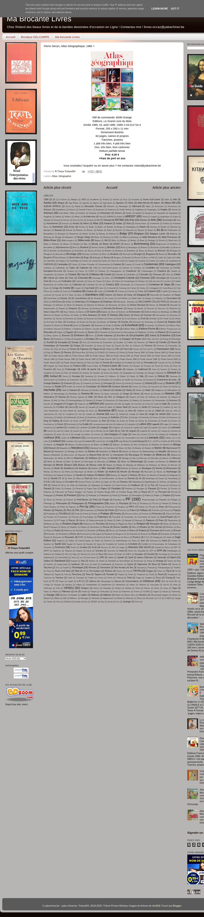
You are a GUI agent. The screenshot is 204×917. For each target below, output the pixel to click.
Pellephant (104, 495)
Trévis (110, 578)
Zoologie (127, 601)
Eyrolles (119, 342)
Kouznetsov (49, 424)
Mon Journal (108, 468)
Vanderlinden (91, 585)
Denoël (162, 305)
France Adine (92, 366)
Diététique (165, 312)
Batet (109, 230)
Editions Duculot (53, 329)
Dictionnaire (134, 312)
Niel (45, 478)
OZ (145, 485)
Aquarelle (161, 213)
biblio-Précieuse (169, 237)
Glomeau (173, 376)
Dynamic (86, 325)
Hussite (47, 404)
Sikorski (84, 554)
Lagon (166, 424)
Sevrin (131, 551)
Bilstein (123, 240)
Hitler (90, 397)
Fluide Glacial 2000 (169, 359)
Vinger (93, 591)
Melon (104, 458)
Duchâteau (71, 322)
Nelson (133, 475)
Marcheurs (110, 448)
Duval (66, 325)
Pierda (175, 503)
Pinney (98, 507)
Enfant (153, 335)
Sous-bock (91, 557)
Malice (96, 445)
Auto (128, 223)
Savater (89, 544)
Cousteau (76, 291)
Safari (168, 537)
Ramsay (138, 520)
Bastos (90, 230)
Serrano (99, 551)
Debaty (148, 298)
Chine (61, 278)
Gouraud (149, 380)
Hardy (129, 390)
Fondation (117, 363)
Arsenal (90, 220)
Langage (104, 427)
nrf (140, 478)
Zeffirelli (67, 602)
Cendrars (137, 268)
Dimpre (57, 315)
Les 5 (67, 434)
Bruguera (150, 254)
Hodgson (120, 397)
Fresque (147, 366)
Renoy (63, 527)
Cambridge (74, 261)
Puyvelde (116, 517)
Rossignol (96, 534)
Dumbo (124, 322)
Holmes (47, 400)
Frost (175, 366)
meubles (151, 462)
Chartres (60, 274)
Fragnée (50, 366)
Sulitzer (50, 564)
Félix (127, 346)
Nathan (90, 475)
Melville (114, 458)
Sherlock (47, 554)
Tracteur (59, 577)
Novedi (131, 478)
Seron (88, 551)
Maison (71, 445)
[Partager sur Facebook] (97, 171)
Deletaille (174, 302)
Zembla (77, 602)
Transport (80, 578)
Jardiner (166, 407)
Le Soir (121, 431)
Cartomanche (104, 264)
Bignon (98, 240)
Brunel (161, 254)
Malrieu (127, 445)
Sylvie (130, 564)
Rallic (118, 520)
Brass (141, 251)
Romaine (154, 530)
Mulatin (90, 472)
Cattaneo (84, 268)
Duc (60, 322)
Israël (156, 404)
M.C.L (150, 441)
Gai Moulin (116, 369)
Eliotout (161, 332)
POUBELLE (65, 513)
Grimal (128, 383)
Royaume (57, 537)
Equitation (78, 339)
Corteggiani (154, 288)
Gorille (127, 380)
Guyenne (155, 386)
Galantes (130, 369)
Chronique (161, 278)
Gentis (116, 373)
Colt (100, 285)
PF (128, 499)
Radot (109, 520)
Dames (108, 295)
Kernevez (174, 417)
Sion (93, 554)
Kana (82, 417)
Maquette (64, 448)
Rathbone (48, 524)
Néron (143, 475)
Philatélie (163, 500)
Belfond (112, 234)
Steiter (102, 561)
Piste (161, 507)
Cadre (169, 257)
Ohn (114, 482)
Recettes (100, 524)
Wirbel (119, 598)
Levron (97, 434)
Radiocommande (96, 520)
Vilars (46, 591)
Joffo (175, 411)
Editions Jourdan (92, 329)
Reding (112, 524)
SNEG (128, 554)
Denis (123, 305)
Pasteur (174, 488)
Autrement (154, 223)
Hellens (47, 394)
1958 (46, 199)
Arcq (101, 217)
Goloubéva (105, 380)
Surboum (75, 564)
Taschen (48, 567)
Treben (91, 578)
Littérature (75, 437)
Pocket (100, 510)
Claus (89, 281)
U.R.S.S (81, 581)
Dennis (152, 305)
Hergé (126, 393)
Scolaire (84, 547)
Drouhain (153, 318)
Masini (125, 451)
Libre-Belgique (111, 434)
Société (150, 554)
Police (133, 510)
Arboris (68, 217)
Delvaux (101, 305)
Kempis (134, 417)
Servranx (111, 551)
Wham (175, 595)
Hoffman (152, 397)
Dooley (80, 318)
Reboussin (87, 524)
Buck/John (74, 257)
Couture (89, 291)
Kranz (60, 424)
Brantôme (131, 251)
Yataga (178, 598)
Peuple (105, 499)
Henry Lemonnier (111, 394)
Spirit (130, 557)
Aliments (111, 206)
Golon (94, 380)
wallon (84, 595)
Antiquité (92, 213)
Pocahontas (88, 510)
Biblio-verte (84, 240)
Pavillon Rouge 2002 (128, 492)
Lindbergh (173, 434)
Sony (74, 557)
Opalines (174, 482)
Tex (131, 567)
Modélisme (69, 468)
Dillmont (47, 315)
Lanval (127, 427)
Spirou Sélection (145, 557)
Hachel (175, 386)
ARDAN (110, 217)
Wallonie (107, 595)
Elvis (91, 335)
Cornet (133, 288)
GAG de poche (89, 369)
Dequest (73, 308)
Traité (69, 578)
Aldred (77, 206)
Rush (108, 537)
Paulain (89, 492)
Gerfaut (54, 376)
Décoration (172, 298)
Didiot (154, 312)
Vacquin (57, 585)
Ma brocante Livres (67, 37)
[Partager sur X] (94, 171)
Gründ (148, 383)
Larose (164, 427)
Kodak (131, 421)
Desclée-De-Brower (113, 308)
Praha (85, 514)
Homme (89, 400)
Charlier (174, 271)
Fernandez (172, 346)
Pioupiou (121, 507)
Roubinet (108, 534)
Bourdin (53, 251)
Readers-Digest (70, 523)
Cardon (152, 261)
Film (117, 349)
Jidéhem (140, 411)
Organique (95, 485)
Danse (120, 295)
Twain (61, 581)
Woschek (150, 598)
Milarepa (129, 465)
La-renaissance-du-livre (103, 424)
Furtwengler (71, 369)
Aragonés (48, 217)
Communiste (139, 285)
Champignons (116, 271)
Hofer (142, 397)
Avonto (82, 227)
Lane (93, 427)
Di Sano (91, 311)
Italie (164, 404)
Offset (98, 482)
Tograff (57, 574)
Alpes (148, 206)
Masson (135, 451)
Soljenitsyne (49, 557)
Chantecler (131, 271)
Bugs (86, 257)
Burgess (117, 257)
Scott (94, 547)
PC (153, 492)
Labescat (120, 424)
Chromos (145, 277)
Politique (144, 510)
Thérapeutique (164, 567)
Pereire (177, 495)
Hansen (107, 390)
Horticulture (124, 400)
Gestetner (89, 376)
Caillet (178, 257)
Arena (145, 217)
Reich (130, 524)
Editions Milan (129, 329)
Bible (116, 237)
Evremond (95, 342)
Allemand (136, 206)
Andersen (112, 210)
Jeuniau (120, 411)
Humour (173, 400)
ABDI (83, 199)
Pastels (163, 488)
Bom (75, 247)
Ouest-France (121, 485)
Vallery (79, 585)
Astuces (65, 223)
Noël (87, 478)
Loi (176, 438)
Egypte (69, 332)
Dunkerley (149, 322)
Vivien (136, 591)
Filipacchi (97, 349)
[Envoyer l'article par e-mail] (83, 171)
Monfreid (124, 468)
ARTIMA (119, 219)
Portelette (51, 514)
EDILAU (161, 325)
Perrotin (59, 500)
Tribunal (119, 578)
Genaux (86, 373)
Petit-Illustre (82, 499)
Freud (157, 366)
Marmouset (171, 448)
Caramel (141, 261)
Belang (102, 234)
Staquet (73, 561)
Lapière (136, 427)
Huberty (135, 400)
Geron (65, 376)
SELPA (147, 547)
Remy (166, 524)
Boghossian (161, 244)
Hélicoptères (172, 390)
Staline (47, 561)
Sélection (133, 547)
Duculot (92, 322)
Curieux (174, 291)
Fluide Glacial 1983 (156, 352)
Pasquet (152, 488)
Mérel (49, 462)
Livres (118, 438)
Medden (148, 455)
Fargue (77, 345)
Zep (102, 602)
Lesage (77, 434)
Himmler (157, 394)
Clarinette (80, 281)
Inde (119, 404)
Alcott (68, 206)
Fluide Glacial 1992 (142, 356)
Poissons (122, 510)
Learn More (159, 8)
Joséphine (70, 414)
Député (62, 308)
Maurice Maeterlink (52, 455)
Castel (138, 264)
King (46, 421)
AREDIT (130, 216)
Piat (134, 503)
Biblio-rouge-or (68, 240)
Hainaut (73, 390)
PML (77, 510)
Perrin (49, 500)
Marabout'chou (96, 448)
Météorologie (136, 461)
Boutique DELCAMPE (35, 37)
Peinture (71, 495)
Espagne (126, 339)
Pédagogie (48, 495)
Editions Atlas (175, 325)
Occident (69, 482)
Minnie (164, 465)
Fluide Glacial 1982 (136, 352)
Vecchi (166, 585)
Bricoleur (86, 254)
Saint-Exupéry (84, 541)
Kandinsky (92, 417)
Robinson (68, 530)
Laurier (76, 431)
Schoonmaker (158, 544)
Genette (96, 373)
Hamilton (95, 390)
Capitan (131, 261)
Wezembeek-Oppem (160, 595)
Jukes (112, 414)
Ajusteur (120, 203)
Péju (83, 495)
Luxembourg (137, 441)
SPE (101, 557)
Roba (48, 530)
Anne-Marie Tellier (66, 213)
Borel (123, 247)
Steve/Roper (124, 561)
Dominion (69, 318)
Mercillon (155, 458)
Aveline (166, 223)
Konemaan (152, 421)
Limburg (161, 434)
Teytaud (140, 567)
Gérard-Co (174, 372)
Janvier (135, 407)
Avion (72, 227)
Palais (58, 488)
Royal (175, 534)
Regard (121, 524)
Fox (170, 363)
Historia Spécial (77, 397)
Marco (121, 448)
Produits (50, 517)
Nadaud (60, 475)
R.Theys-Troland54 (19, 548)
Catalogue (170, 264)
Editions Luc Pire (111, 329)
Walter (118, 595)
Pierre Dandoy (50, 507)
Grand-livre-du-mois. (167, 379)
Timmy (119, 571)
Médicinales (49, 458)
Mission (174, 465)
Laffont (142, 424)
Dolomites (48, 318)
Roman (177, 530)
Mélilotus (93, 458)
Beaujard (61, 234)
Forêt (138, 363)
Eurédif (50, 342)
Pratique (105, 513)
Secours (104, 547)
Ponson (166, 510)
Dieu (175, 312)
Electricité (115, 332)
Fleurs (57, 352)
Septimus (57, 551)
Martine (91, 451)
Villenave (66, 591)
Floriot (122, 352)
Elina (152, 332)
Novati (121, 478)
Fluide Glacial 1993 (163, 356)
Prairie (94, 514)
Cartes (74, 264)
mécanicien (118, 455)
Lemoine (174, 431)
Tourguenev (173, 574)
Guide (58, 386)
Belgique (139, 233)
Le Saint (110, 431)
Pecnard (162, 492)
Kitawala (94, 421)
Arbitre (58, 217)
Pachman (173, 485)
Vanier (132, 585)
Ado (175, 199)
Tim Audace (95, 571)
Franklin (125, 366)
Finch (126, 349)
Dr (126, 318)
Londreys (70, 441)
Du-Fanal (50, 322)
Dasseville (154, 295)
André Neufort (125, 210)
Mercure (176, 458)
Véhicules (48, 588)
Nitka (78, 478)
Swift (95, 564)
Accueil (10, 37)
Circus (55, 281)
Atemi (86, 223)
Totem (130, 574)
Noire (95, 478)
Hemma (85, 393)
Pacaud (162, 485)
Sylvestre (119, 564)
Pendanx (124, 495)
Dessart (150, 308)
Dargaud (141, 294)
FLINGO (101, 352)
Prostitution (63, 517)
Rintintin (169, 527)
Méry (68, 462)
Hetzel (147, 394)
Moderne (83, 468)
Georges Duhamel (155, 373)
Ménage (125, 458)
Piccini (155, 503)
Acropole (135, 199)
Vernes (147, 588)
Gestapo (76, 376)
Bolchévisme (62, 247)
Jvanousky (48, 417)
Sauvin (79, 544)
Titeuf (168, 571)
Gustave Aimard (120, 386)
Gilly (141, 376)
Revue (106, 527)
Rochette (91, 530)
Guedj (159, 383)
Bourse (91, 251)
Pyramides (129, 517)
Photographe (77, 503)
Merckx (165, 458)
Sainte (97, 541)
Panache (79, 488)
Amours (47, 209)
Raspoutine (173, 520)
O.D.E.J (48, 482)
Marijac (138, 448)
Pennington (137, 495)
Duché (82, 322)
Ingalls (127, 404)
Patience (47, 492)
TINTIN (137, 570)
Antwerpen (105, 213)
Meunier (162, 462)
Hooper (99, 400)
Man (135, 445)
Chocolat (83, 277)
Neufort (153, 475)
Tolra (66, 574)
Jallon (109, 407)
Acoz (125, 199)
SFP (151, 551)
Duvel (75, 325)
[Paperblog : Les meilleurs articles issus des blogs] (21, 671)
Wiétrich (47, 598)
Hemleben (73, 394)
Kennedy (145, 417)
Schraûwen (173, 544)
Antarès (81, 213)
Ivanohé (174, 404)
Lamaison (48, 427)
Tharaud (150, 567)
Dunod (160, 322)
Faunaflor (89, 346)
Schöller (144, 544)
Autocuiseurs (140, 223)
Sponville (161, 557)
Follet (96, 363)
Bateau (100, 230)
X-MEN (168, 598)
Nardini (79, 475)
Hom (63, 400)
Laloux (175, 424)
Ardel (119, 217)
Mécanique (134, 455)
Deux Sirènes (69, 312)
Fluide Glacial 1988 (60, 356)
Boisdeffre (48, 247)
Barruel (69, 230)
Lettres (87, 434)
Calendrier (50, 261)
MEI (68, 458)
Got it (175, 8)
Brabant (108, 251)
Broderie (114, 254)
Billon (114, 240)
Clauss (108, 281)
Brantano (119, 251)
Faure (108, 346)
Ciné (46, 281)
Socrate (174, 554)
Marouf (47, 451)
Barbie (142, 227)
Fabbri (130, 342)
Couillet (56, 291)
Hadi (64, 390)
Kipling (55, 421)
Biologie (151, 240)
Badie (91, 227)
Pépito (156, 495)
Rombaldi (63, 534)
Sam (143, 540)
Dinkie (76, 315)
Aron (75, 220)
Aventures (57, 226)
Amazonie (159, 206)
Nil (63, 478)
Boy (99, 251)
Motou (67, 472)
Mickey (81, 465)
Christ (107, 278)
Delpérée (79, 305)
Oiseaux (124, 482)
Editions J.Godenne (72, 329)
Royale (47, 537)
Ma (179, 441)
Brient (96, 254)
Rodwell (122, 530)
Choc (71, 278)
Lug (111, 441)
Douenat (90, 318)
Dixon (137, 315)
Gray (78, 383)
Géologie (140, 373)
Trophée (148, 578)
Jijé (149, 411)
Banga (119, 227)
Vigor (174, 588)
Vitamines (126, 591)
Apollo (128, 213)
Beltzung (47, 237)
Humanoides (160, 400)
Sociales (139, 554)
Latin (58, 431)
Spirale (120, 557)
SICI (67, 554)
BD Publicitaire (171, 230)
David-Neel (51, 298)
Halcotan (84, 390)
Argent (154, 217)
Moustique (78, 472)
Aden (167, 199)
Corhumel (111, 288)
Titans (159, 571)
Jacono (81, 407)
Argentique (165, 217)
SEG (114, 547)
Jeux (130, 410)
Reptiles (73, 527)
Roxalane (165, 534)
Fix (151, 349)
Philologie (48, 503)
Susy (86, 564)
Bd (158, 230)
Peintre (59, 495)
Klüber (113, 421)
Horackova (110, 400)
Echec (117, 325)
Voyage (50, 594)
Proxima (75, 517)
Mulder (101, 471)
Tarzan (175, 564)
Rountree (133, 534)
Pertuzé (69, 500)
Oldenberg (136, 482)
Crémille (110, 291)
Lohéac (168, 438)
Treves (101, 578)
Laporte (154, 427)
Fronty (166, 366)
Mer (134, 458)
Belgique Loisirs (157, 233)
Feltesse (137, 346)
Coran (100, 288)
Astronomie (52, 223)
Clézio (117, 281)
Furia (59, 369)
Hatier (148, 390)
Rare (161, 520)
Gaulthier (47, 373)
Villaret (55, 591)
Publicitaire (102, 517)
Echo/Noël (131, 325)
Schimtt (121, 544)
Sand (164, 540)
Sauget (69, 544)
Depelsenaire (49, 308)
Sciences (60, 547)
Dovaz (110, 318)
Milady (119, 465)
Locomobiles (130, 438)
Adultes (48, 202)
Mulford (112, 471)
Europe (75, 342)
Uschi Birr (173, 581)
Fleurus (67, 352)
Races (72, 520)
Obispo (59, 482)
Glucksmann (49, 380)
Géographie (65, 176)
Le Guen (86, 431)
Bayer (150, 230)
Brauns (151, 251)
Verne (137, 588)
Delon (69, 305)
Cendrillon (150, 268)
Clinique (141, 281)
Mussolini (148, 472)
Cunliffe (164, 291)
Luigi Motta (123, 441)
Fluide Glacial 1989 (80, 356)
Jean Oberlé (68, 411)
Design (130, 308)
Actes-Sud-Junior (151, 199)
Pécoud (174, 492)
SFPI (159, 550)
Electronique (129, 332)
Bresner (161, 250)
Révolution (94, 527)
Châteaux (94, 274)
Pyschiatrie (142, 517)
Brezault (59, 254)
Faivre (152, 342)
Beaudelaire (49, 234)
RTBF (80, 537)
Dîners (67, 315)
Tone (88, 574)
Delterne (90, 305)
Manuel (52, 448)
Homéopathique (75, 400)
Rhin (134, 527)
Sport (173, 557)
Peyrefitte (117, 500)
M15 (172, 441)
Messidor (101, 462)
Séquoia (68, 551)
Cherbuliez (131, 274)
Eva (84, 342)
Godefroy (62, 380)
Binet (142, 240)
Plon (69, 510)
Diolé (103, 315)
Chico (168, 274)
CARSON (48, 264)
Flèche (178, 349)
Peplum (167, 495)
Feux (64, 349)
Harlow (138, 390)
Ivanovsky (48, 407)
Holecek (163, 397)
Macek (49, 445)
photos (112, 503)
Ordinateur (82, 485)
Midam (109, 465)
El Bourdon (103, 332)
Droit (143, 318)
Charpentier (48, 274)
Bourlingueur (65, 251)
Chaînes (101, 271)
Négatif (124, 475)
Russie (117, 537)
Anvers (118, 213)
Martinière (103, 451)
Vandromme (106, 585)
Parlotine (129, 488)
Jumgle (132, 414)
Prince (168, 514)
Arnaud (57, 220)
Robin (57, 530)
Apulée (138, 213)
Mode (57, 468)
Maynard (81, 455)
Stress (170, 561)
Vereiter (128, 588)
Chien (177, 274)
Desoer (140, 308)
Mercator (143, 458)
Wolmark (130, 598)
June (141, 414)
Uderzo (92, 581)
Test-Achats (120, 567)
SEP (176, 547)
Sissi (100, 554)
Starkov (92, 561)
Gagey (104, 369)
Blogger (177, 905)
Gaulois (174, 369)
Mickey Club (95, 465)
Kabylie (59, 417)
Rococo (112, 530)
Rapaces (150, 520)
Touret (161, 574)
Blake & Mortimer (51, 244)
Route (154, 534)
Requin (84, 527)
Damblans (91, 294)
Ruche (100, 537)
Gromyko (138, 383)
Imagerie (58, 404)
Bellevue (173, 234)
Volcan (165, 591)
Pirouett (152, 507)
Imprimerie (109, 404)
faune (99, 346)
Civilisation (66, 281)
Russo (126, 537)
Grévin (118, 383)
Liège (125, 434)
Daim (79, 295)
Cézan (81, 271)
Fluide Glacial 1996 (87, 359)
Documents (161, 315)
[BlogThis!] (92, 171)
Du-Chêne (176, 318)
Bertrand (107, 237)
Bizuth (162, 240)
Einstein (80, 332)
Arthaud (107, 220)
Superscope (62, 564)
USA (163, 581)
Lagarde (155, 424)
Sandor (174, 541)
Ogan (106, 482)
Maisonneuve (84, 445)
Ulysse (117, 581)
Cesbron (70, 271)
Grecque (107, 383)
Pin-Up (84, 506)
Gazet (57, 373)
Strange (159, 561)
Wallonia (95, 595)
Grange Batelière (52, 383)
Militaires (141, 465)
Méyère (173, 461)
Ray (57, 524)
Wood (139, 598)
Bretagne (174, 251)
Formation (149, 362)
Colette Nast (62, 285)
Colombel (90, 285)
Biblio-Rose (50, 240)
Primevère (157, 513)
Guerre (170, 383)
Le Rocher (97, 431)
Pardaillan (116, 488)
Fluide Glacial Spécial (73, 363)
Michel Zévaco (64, 464)
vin (76, 591)
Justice (174, 414)
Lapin (145, 427)
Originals (107, 485)
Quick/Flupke (166, 517)
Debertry (159, 298)
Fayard (118, 346)
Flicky (91, 352)
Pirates (142, 507)
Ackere (116, 199)
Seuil (121, 551)
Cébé (95, 268)
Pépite (148, 495)
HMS (110, 397)
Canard (95, 261)
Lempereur (48, 434)
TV (53, 581)
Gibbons (112, 376)
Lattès (67, 431)
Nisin (70, 478)
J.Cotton (60, 407)
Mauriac (174, 451)
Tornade (110, 574)
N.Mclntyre (48, 475)
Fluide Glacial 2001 (52, 363)
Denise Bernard (137, 305)
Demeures (113, 305)
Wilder (57, 598)
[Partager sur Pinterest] (100, 171)
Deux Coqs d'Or (51, 312)
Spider (111, 557)
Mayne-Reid (95, 455)
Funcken (48, 369)
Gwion (165, 386)
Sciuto (73, 547)
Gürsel (104, 386)
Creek (100, 291)
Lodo (141, 438)
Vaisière (68, 585)
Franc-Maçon (63, 366)
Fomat (106, 362)
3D (54, 199)
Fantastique (49, 345)
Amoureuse (172, 206)
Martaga (71, 451)
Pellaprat (92, 495)
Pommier (156, 510)
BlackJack (173, 240)
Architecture (89, 216)
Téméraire (105, 567)
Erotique (90, 339)
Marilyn (148, 448)
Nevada (162, 475)
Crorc (141, 291)
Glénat (161, 376)
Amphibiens (60, 210)
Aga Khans (73, 203)
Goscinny (138, 380)
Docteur (148, 315)
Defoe (46, 302)
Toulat (151, 574)
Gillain (132, 376)
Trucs (158, 577)
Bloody (95, 244)
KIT (84, 421)
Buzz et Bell (149, 257)
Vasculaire (154, 585)
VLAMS (146, 591)
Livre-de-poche (92, 438)
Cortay (142, 288)
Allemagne (123, 206)
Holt (55, 400)
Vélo (58, 588)
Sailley (71, 541)
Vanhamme (120, 585)
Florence (112, 352)
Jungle (151, 414)
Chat (82, 274)
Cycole (58, 295)
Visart (115, 591)
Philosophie (61, 503)
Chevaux (157, 274)
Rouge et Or (121, 534)
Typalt (70, 581)
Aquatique (173, 213)
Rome (73, 534)
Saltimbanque (122, 541)
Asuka (76, 223)
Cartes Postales (88, 264)
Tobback (47, 574)
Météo (123, 462)
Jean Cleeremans (51, 411)
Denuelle (174, 305)
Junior (162, 414)
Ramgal (128, 520)
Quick (153, 517)
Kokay (141, 421)
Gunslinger (91, 386)
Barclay (153, 227)
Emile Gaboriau (105, 335)
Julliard (122, 414)
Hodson (132, 397)
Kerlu (164, 417)
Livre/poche (107, 438)
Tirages (149, 571)
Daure (178, 295)
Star (83, 561)
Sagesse (61, 541)
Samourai (154, 541)
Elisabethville (175, 332)
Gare (154, 369)
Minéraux (153, 465)
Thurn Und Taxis (63, 571)
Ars (81, 220)
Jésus (91, 411)
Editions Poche (147, 328)
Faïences (141, 342)
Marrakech (59, 451)
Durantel (47, 325)
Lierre (134, 434)
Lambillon (72, 427)
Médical (174, 455)
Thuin (48, 571)
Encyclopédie (136, 335)
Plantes (47, 510)
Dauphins (167, 295)
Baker (100, 227)
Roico (132, 530)
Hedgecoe (159, 390)
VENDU (69, 587)
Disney (114, 315)
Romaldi (166, 530)
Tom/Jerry (77, 574)
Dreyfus (133, 318)
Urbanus (148, 581)
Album (157, 203)
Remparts (154, 524)
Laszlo (50, 431)
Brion (104, 254)
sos (81, 557)
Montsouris (171, 468)
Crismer (131, 291)
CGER (91, 271)
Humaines (147, 400)
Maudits (162, 451)
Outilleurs (135, 485)
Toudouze (141, 574)
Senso (167, 547)
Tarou (154, 564)
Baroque (47, 230)
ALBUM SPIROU (52, 206)
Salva (134, 541)
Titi (176, 571)
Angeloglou (152, 210)
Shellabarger (172, 551)
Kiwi (104, 421)
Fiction (73, 349)
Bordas (111, 247)
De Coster (109, 298)
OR (45, 485)
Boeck (127, 244)
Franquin (136, 366)
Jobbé (158, 410)
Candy (104, 261)
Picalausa (144, 503)
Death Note (136, 298)
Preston (145, 514)
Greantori (87, 383)
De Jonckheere (79, 298)
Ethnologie (176, 339)
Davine (63, 298)
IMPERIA (94, 403)
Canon (113, 261)
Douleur (100, 318)
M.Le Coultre (161, 441)
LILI (152, 434)
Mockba (47, 468)
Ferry (56, 349)
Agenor (96, 203)
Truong (168, 577)
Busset (137, 257)
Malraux (116, 445)
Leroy (59, 434)
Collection (77, 284)
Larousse (176, 427)
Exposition (107, 342)
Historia (62, 397)
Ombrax (162, 482)
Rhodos (143, 527)
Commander (125, 285)
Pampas (68, 488)
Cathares (47, 268)
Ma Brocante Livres (39, 19)
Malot (106, 444)
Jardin (144, 407)
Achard (106, 199)
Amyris (72, 210)
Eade (108, 325)
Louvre (88, 441)
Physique (123, 503)
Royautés (69, 537)
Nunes (161, 478)
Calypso (62, 261)
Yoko (58, 602)
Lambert (60, 427)
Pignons (72, 507)
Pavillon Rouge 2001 (106, 492)
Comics (110, 284)
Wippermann (108, 598)
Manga (177, 444)
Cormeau (123, 288)
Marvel (115, 451)
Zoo (117, 602)
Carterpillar (62, 264)
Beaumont (74, 234)
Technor (92, 567)
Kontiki (164, 421)
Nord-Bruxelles (108, 478)
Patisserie (59, 492)
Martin (81, 451)
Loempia (152, 437)
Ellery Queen (52, 335)
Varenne (142, 585)
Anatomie (100, 210)
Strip (179, 561)
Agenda (85, 203)
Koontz (174, 421)
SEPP (46, 551)
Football (128, 363)
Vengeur (85, 588)
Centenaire (164, 268)
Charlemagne (147, 271)
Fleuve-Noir (80, 352)
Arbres (77, 217)
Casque (128, 264)
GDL (66, 373)
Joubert (89, 414)
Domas (59, 318)
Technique (77, 567)
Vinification (104, 591)
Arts (153, 219)
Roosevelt (84, 534)
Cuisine (151, 291)
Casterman (151, 264)
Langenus (116, 427)
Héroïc (136, 393)
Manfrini (166, 445)
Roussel (144, 534)
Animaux (48, 213)
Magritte (60, 444)
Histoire (169, 393)
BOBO (116, 244)
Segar (121, 547)
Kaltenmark (71, 417)
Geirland (75, 373)
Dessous (161, 308)
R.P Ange (61, 520)
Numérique (150, 478)
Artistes (143, 220)
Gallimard (143, 369)
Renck (175, 524)
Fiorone (136, 349)
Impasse (81, 404)
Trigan (138, 578)
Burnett (128, 257)
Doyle (118, 318)
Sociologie (162, 554)
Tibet (77, 571)
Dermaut (85, 308)
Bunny (107, 257)
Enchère (121, 335)
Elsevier (66, 335)
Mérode (59, 462)
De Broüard (96, 298)
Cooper (78, 288)
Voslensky (176, 591)
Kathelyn (115, 417)
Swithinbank (106, 564)
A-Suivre (63, 199)
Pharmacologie (148, 500)
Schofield (132, 544)
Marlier (158, 448)
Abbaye (74, 199)
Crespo (121, 291)
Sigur (74, 554)
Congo (55, 288)
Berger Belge (83, 237)
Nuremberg (173, 478)
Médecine (161, 454)
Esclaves (114, 339)
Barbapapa (131, 227)
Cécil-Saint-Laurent (110, 268)
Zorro (137, 602)
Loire (46, 441)
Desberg (96, 308)
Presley (117, 513)
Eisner (91, 332)
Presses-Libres (131, 514)
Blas (86, 244)
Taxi (57, 567)
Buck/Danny (60, 257)
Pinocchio (109, 507)
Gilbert (123, 376)
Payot (144, 492)
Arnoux (66, 220)
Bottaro (144, 247)
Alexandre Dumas (93, 206)
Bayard (141, 230)
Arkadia (47, 220)
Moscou (57, 472)
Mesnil (77, 462)
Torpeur (121, 574)
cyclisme (47, 295)
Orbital (54, 485)
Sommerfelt (63, 557)
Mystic (159, 472)
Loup (79, 441)
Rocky (102, 530)
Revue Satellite (120, 527)
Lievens (144, 434)
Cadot (160, 257)
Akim (130, 203)
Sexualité (141, 551)
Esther (148, 339)
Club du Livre (154, 281)
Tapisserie (142, 564)
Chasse (72, 274)
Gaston (163, 369)
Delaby (68, 302)
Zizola (110, 602)
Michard (48, 465)
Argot (175, 217)
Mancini (144, 445)
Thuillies (177, 567)
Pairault (47, 488)
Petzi (95, 499)
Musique (136, 471)
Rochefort (80, 530)
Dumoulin (137, 322)
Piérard (165, 503)
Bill (106, 240)
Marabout (77, 447)
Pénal (114, 495)
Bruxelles (172, 254)
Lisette (63, 438)
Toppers (98, 574)
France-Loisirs (109, 365)
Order (72, 485)
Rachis (82, 520)
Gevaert (101, 376)
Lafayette (131, 424)
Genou (106, 373)
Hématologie (59, 394)
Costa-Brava (167, 288)
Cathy (72, 268)
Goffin (85, 380)
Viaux (165, 588)
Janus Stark (122, 407)
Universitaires (132, 581)
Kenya (155, 417)
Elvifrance (79, 335)
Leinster (154, 431)
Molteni (95, 468)
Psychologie (88, 517)
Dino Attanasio (90, 315)
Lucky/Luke (100, 441)
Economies (149, 325)
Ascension (167, 220)
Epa (69, 339)
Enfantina (165, 335)
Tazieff (66, 567)
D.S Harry (69, 295)
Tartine (164, 564)
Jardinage (155, 407)
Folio (89, 363)
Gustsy (135, 386)
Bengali (58, 237)
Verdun (118, 588)
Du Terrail (164, 318)
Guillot (69, 386)
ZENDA (94, 602)
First (145, 349)
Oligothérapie (150, 482)
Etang (165, 339)
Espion (138, 339)
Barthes (79, 230)
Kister (75, 421)
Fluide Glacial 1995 (66, 359)
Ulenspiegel (106, 581)
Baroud (58, 230)
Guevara (47, 386)
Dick (113, 312)
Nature (101, 475)
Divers (127, 315)
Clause (99, 281)
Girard (151, 376)
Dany (129, 295)
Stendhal (112, 561)
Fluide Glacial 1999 (148, 359)
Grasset (68, 383)
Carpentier (173, 261)
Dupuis (172, 321)
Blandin (76, 244)
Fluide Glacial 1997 (107, 359)
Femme (148, 345)
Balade (110, 227)
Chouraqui (96, 278)
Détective (173, 308)
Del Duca (56, 302)
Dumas (113, 322)
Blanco (66, 244)
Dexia (81, 312)
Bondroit (84, 247)
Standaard (59, 560)
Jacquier (92, 407)
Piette (62, 507)
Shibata (58, 554)
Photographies (96, 503)
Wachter (63, 595)
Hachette (49, 389)
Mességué (88, 462)
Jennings (81, 411)
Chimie (50, 278)
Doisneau (174, 315)
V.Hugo (47, 585)
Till (84, 571)
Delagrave (94, 302)
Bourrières (79, 251)
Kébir (125, 417)
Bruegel (138, 254)
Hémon (97, 394)
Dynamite (99, 325)
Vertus (156, 588)
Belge (123, 233)
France (77, 365)
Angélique (139, 210)
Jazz (176, 407)
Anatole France (85, 210)
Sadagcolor (158, 537)
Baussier (130, 230)
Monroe (135, 468)
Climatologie (129, 281)
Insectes (138, 404)
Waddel (74, 595)
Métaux (112, 461)
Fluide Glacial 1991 (121, 356)
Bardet (163, 227)
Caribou (162, 261)
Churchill (174, 278)
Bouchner (155, 247)
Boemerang (141, 243)
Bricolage (71, 254)
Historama (49, 397)
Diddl (146, 312)
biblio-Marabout (149, 237)
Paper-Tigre (92, 488)
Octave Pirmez (85, 482)
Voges (156, 591)
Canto (122, 261)
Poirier (111, 510)
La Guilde (84, 424)
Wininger (84, 598)
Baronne (174, 227)
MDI (107, 455)
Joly (60, 414)
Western (143, 595)
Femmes (160, 346)
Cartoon (117, 264)
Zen (85, 602)
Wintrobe (95, 598)
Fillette (109, 349)
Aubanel (108, 223)
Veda (175, 585)
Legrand (143, 431)
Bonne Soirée (98, 247)
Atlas (54, 176)
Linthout (49, 437)
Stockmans (138, 561)
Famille (162, 342)
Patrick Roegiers (75, 492)
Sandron (47, 544)
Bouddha (166, 247)
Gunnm (79, 386)
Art (98, 220)
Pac (153, 485)
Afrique (60, 203)
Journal (100, 414)
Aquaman (149, 213)
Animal (175, 210)
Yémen (49, 602)
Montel (159, 468)
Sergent (79, 551)
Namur (69, 475)
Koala (122, 421)
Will (64, 598)
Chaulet (107, 274)
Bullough (96, 257)
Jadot (101, 407)
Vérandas (107, 588)
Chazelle (119, 274)
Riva (179, 527)
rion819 (156, 905)
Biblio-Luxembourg (130, 237)
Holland (174, 397)
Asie (179, 220)
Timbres (108, 571)
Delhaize (59, 305)
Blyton (106, 244)
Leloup (164, 431)
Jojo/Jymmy (49, 414)
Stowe (149, 561)
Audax (119, 223)
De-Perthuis (123, 298)
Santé (58, 544)
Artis (131, 219)
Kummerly (71, 424)
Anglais (164, 209)
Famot (174, 342)
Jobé (167, 411)
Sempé (158, 547)
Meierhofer (79, 458)
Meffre (60, 458)
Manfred (155, 445)
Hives (100, 397)
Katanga (104, 417)
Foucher (161, 363)
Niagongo (174, 475)
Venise (96, 588)
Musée (123, 471)
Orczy (63, 485)
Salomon (108, 541)
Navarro (113, 475)
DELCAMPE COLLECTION (152, 302)
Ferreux (47, 349)
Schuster (47, 547)
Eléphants (142, 332)
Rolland (142, 530)
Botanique (132, 247)
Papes (104, 488)
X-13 (159, 598)
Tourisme (48, 578)
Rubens (90, 537)
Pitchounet (173, 507)
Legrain (132, 431)
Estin (157, 339)
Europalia (62, 342)
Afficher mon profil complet (19, 552)
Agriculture (107, 203)
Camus (85, 261)
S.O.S (146, 537)
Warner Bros (129, 595)
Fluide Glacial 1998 (128, 359)
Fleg (48, 352)
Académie (94, 199)
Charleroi (161, 271)
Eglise (60, 332)
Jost (80, 414)
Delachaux (80, 302)
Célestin (125, 268)
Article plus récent (57, 187)
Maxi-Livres (69, 455)
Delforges (48, 305)
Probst (178, 514)
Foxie (178, 362)
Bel (93, 234)
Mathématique (149, 451)
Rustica (136, 537)
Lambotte (83, 427)
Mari (129, 448)
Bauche (119, 230)
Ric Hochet (156, 527)
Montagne (146, 468)
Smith (119, 554)
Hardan (118, 390)
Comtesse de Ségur (159, 284)
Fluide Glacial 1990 (101, 356)
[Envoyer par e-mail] (89, 171)
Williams (73, 598)
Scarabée (110, 544)
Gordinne (117, 380)
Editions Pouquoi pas (168, 329)
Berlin (96, 237)
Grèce (97, 383)
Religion (141, 523)
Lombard (56, 441)
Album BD (169, 202)
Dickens (121, 312)
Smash (110, 554)
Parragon (140, 488)
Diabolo (104, 312)
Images (70, 404)
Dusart (57, 325)
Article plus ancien (166, 187)
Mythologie (171, 471)
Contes (66, 288)
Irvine (147, 404)
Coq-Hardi (89, 288)
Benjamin (69, 237)
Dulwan (103, 322)
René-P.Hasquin (50, 527)
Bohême (173, 244)
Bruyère (47, 257)
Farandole (64, 345)
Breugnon (48, 254)
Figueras (84, 349)
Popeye (177, 510)
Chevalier (144, 274)
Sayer (99, 544)
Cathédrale (60, 268)
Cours (65, 291)
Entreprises (59, 339)
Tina (127, 571)
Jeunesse (104, 410)
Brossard (127, 254)
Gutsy (144, 386)
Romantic (51, 534)
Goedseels (74, 380)
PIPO (131, 507)
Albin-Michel (143, 203)
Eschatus (103, 339)
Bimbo (133, 240)
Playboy (59, 510)
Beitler (85, 234)
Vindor (84, 591)
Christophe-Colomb (124, 277)
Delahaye (108, 302)
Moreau (47, 472)
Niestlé (54, 478)
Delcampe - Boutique (126, 302)
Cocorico (167, 281)
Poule (77, 514)
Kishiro (66, 421)
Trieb (129, 577)
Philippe (174, 500)
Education (48, 332)
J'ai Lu (71, 407)
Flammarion (163, 349)
